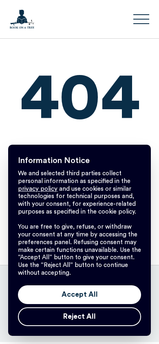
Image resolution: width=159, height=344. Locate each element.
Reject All (79, 316)
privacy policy (37, 189)
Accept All (80, 294)
